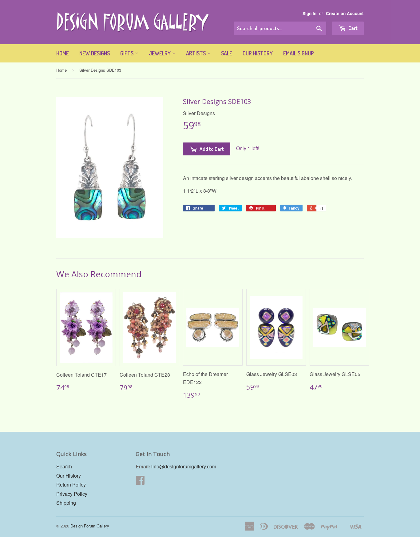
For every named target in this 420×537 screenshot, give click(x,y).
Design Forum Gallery (89, 526)
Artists (196, 53)
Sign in (309, 13)
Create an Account (345, 13)
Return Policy (71, 484)
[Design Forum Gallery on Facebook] (140, 481)
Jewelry (160, 53)
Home (62, 53)
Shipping (66, 502)
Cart (352, 28)
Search (64, 466)
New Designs (94, 53)
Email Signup (298, 53)
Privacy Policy (71, 493)
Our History (258, 53)
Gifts (127, 53)
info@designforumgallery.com (183, 466)
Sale (226, 53)
